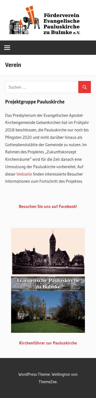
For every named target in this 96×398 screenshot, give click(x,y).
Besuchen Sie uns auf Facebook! (48, 206)
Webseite (24, 174)
